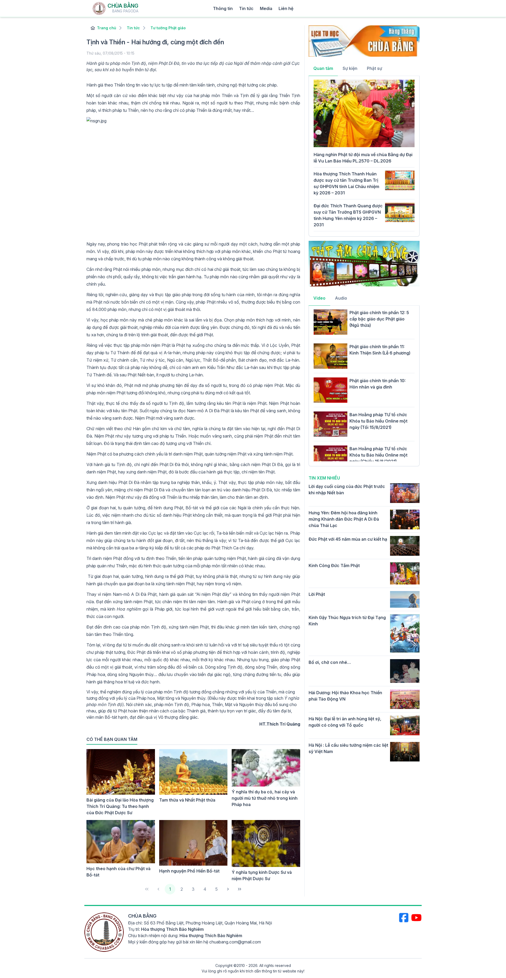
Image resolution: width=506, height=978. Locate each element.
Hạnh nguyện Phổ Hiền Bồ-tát (189, 871)
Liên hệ (286, 8)
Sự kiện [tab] (350, 68)
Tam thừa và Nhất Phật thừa (187, 800)
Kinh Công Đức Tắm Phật (334, 565)
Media (266, 8)
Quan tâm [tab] (323, 68)
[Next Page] (228, 889)
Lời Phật (317, 594)
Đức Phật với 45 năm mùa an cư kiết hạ (348, 539)
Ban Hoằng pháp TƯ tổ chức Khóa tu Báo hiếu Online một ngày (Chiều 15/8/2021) (378, 455)
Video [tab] (319, 298)
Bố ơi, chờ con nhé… (330, 662)
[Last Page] (239, 889)
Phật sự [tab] (374, 68)
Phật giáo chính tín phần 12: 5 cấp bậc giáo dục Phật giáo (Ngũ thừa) (379, 319)
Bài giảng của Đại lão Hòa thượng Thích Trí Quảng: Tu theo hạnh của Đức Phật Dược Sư (120, 806)
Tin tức (246, 8)
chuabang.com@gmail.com (235, 942)
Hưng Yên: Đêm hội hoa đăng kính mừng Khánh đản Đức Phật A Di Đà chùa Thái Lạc (344, 519)
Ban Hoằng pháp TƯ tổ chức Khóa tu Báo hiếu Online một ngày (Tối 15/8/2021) (378, 421)
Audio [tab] (341, 298)
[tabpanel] (364, 156)
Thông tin (223, 8)
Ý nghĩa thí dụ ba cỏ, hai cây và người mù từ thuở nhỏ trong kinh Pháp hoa (265, 798)
